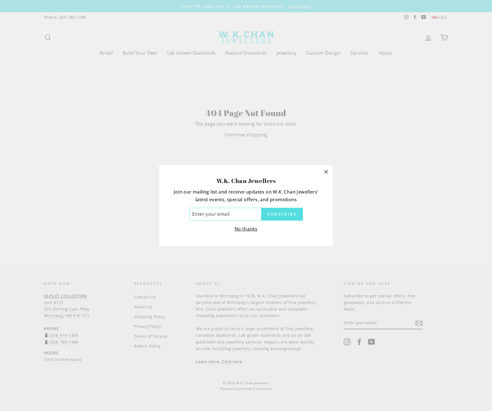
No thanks (246, 229)
